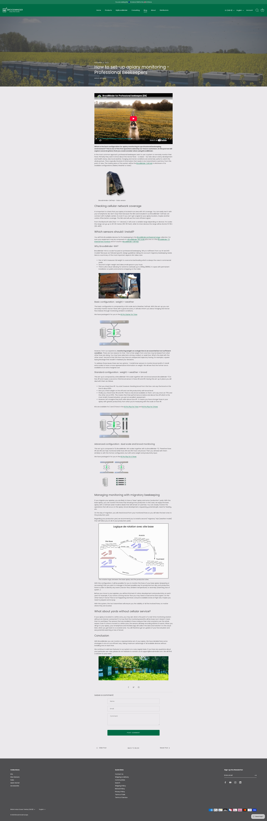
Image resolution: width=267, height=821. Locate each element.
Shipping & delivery (122, 777)
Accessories (14, 786)
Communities (120, 780)
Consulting (136, 10)
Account (249, 10)
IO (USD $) (228, 10)
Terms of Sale (120, 794)
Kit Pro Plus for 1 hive (131, 407)
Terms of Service (121, 797)
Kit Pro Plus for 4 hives (128, 457)
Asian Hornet (15, 783)
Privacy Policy (120, 792)
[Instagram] (235, 782)
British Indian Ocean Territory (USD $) (21, 809)
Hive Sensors (15, 777)
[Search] (257, 10)
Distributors (164, 10)
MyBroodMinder (121, 10)
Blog (145, 10)
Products (108, 10)
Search (117, 783)
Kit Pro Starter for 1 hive (129, 314)
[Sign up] (255, 775)
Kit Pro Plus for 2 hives (150, 407)
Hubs (12, 780)
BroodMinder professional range (148, 237)
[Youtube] (230, 782)
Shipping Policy (120, 786)
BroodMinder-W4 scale (136, 239)
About (153, 10)
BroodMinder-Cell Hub (144, 163)
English (239, 10)
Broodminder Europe (21, 815)
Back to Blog (133, 748)
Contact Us (119, 774)
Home (98, 10)
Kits (11, 774)
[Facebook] (225, 782)
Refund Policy (120, 789)
